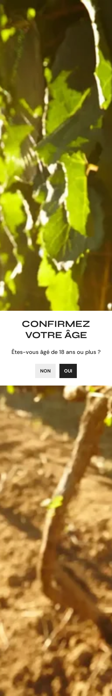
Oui (68, 371)
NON (45, 371)
